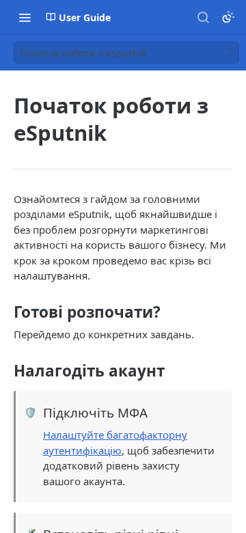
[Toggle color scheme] (228, 17)
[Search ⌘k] (203, 17)
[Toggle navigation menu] (25, 17)
